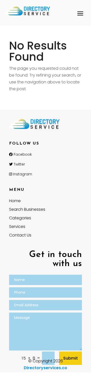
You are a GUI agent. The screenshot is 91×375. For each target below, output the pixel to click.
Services (17, 227)
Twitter (19, 164)
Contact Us (20, 235)
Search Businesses (27, 210)
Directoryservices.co (45, 368)
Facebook (22, 154)
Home (15, 201)
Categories (20, 218)
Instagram (22, 174)
